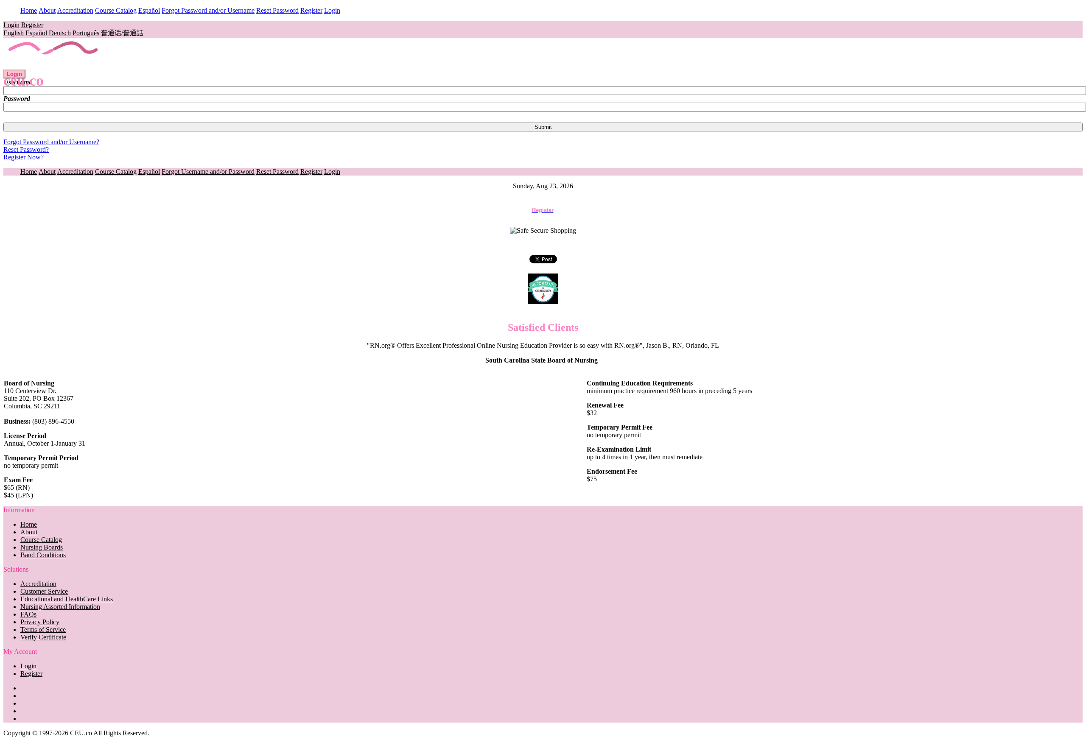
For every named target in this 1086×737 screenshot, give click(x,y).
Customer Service (44, 591)
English (13, 32)
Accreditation (75, 10)
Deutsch (60, 32)
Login (332, 10)
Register (311, 10)
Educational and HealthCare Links (66, 599)
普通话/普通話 (122, 32)
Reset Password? (26, 149)
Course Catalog (116, 10)
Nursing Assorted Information (60, 606)
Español (149, 10)
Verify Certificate (43, 637)
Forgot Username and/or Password (208, 171)
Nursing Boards (41, 547)
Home (28, 10)
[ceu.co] (53, 65)
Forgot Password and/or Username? (51, 141)
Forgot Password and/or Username (208, 10)
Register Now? (23, 157)
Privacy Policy (39, 621)
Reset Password (277, 10)
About (47, 10)
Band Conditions (43, 554)
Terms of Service (43, 629)
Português (86, 32)
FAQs (28, 614)
